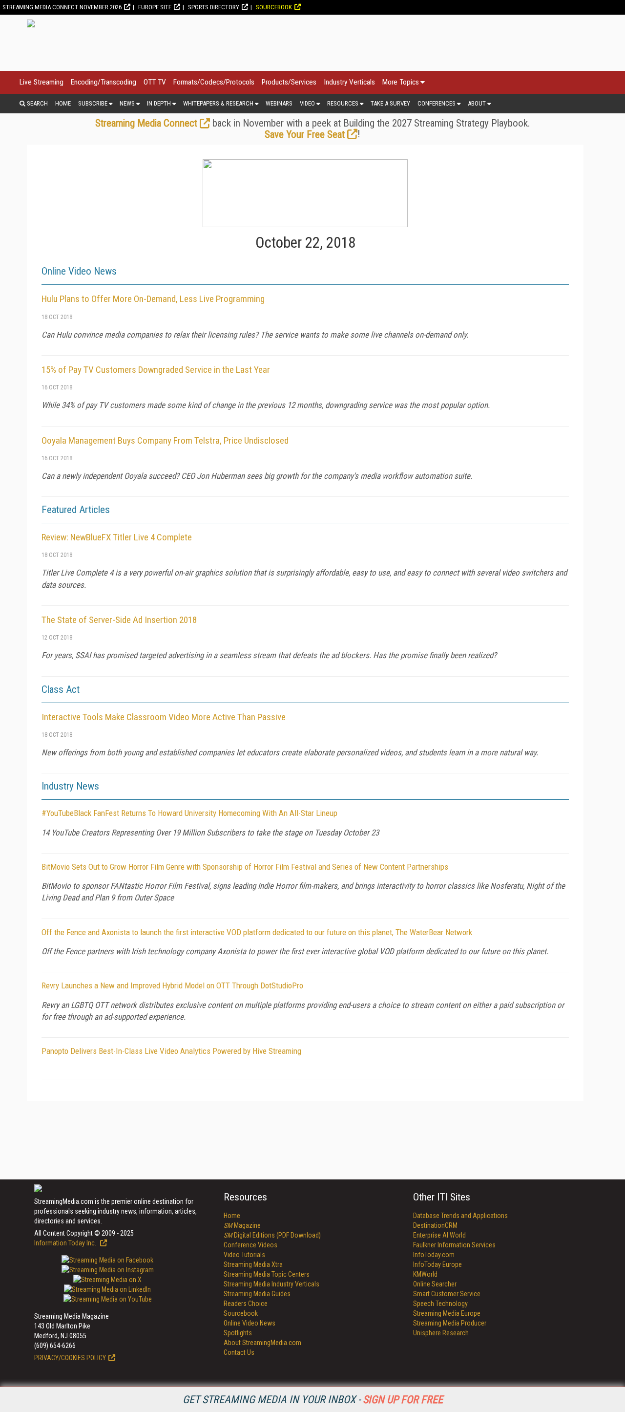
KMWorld (425, 1274)
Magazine (242, 1225)
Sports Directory (213, 7)
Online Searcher (435, 1284)
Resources (342, 103)
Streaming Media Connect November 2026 (62, 7)
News (127, 103)
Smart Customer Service (446, 1294)
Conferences (436, 103)
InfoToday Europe (437, 1264)
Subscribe (92, 103)
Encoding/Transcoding (103, 82)
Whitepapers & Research (218, 103)
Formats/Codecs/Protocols (213, 82)
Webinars (279, 103)
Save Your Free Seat (305, 134)
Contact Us (239, 1352)
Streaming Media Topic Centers (267, 1274)
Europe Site (154, 7)
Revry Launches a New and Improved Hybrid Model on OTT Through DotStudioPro (172, 985)
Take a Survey (390, 103)
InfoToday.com (434, 1255)
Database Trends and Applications (460, 1215)
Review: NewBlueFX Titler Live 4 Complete (117, 537)
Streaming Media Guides (257, 1294)
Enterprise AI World (439, 1235)
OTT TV (155, 82)
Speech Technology (440, 1303)
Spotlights (238, 1333)
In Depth (159, 103)
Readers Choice (246, 1303)
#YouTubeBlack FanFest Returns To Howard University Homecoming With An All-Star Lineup (189, 813)
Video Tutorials (244, 1255)
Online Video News (249, 1323)
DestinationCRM (435, 1225)
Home (63, 103)
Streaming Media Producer (449, 1323)
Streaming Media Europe (446, 1313)
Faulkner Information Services (454, 1245)
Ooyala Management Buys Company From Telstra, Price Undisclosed (165, 440)
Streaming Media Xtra (253, 1264)
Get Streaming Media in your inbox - (313, 1399)
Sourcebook (274, 7)
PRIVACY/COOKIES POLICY (70, 1358)
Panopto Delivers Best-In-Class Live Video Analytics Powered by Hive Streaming (171, 1051)
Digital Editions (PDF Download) (272, 1235)
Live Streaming (41, 82)
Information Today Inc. (66, 1243)
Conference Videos (250, 1245)
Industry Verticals (349, 82)
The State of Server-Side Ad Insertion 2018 (119, 619)
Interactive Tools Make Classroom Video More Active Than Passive (164, 717)
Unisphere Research (441, 1333)
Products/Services (289, 82)
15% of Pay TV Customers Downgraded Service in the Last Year (156, 369)
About (477, 103)
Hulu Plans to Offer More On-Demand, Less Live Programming (153, 298)
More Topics (400, 82)
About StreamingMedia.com (262, 1343)
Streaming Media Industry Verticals (271, 1284)
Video (307, 103)
